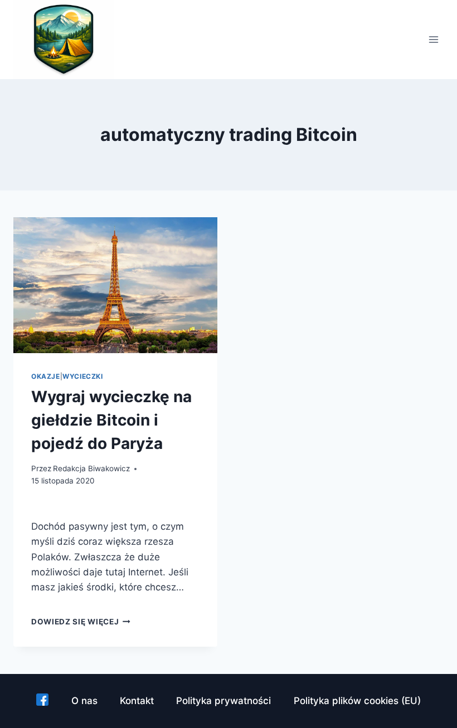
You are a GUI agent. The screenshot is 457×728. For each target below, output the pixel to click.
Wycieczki (82, 376)
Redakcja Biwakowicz (91, 468)
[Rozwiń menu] (433, 39)
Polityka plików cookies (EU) (357, 700)
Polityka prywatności (223, 700)
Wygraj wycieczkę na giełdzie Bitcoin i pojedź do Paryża (111, 420)
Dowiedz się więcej (80, 621)
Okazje (45, 376)
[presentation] (115, 285)
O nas (84, 700)
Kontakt (137, 700)
